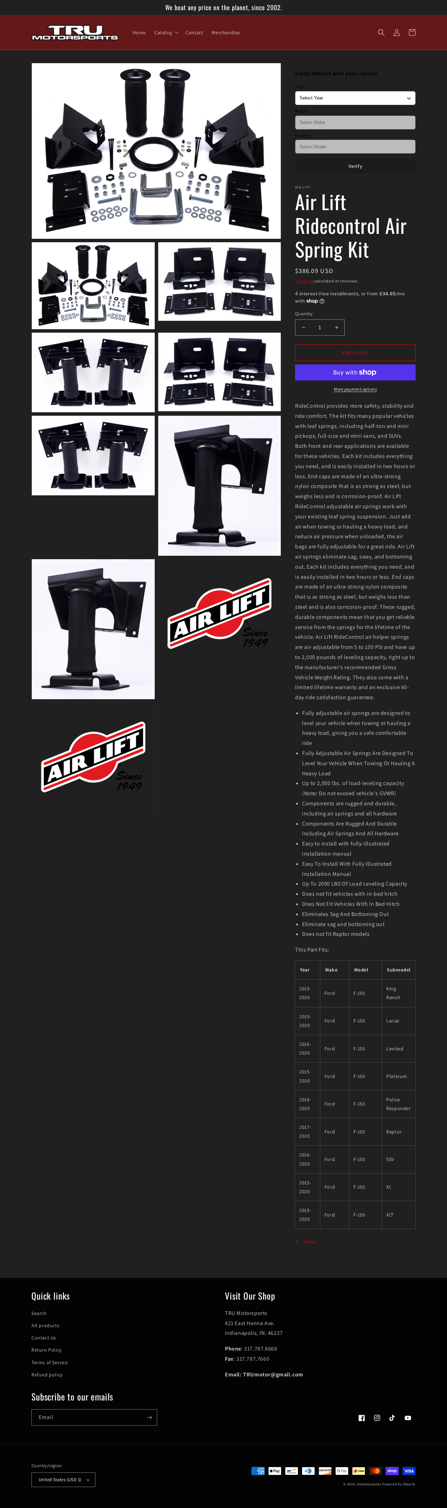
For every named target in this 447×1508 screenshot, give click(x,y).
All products (45, 1325)
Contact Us (43, 1338)
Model (302, 135)
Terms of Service (49, 1362)
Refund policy (47, 1375)
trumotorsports (369, 1484)
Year (300, 86)
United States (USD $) (60, 1480)
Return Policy (46, 1350)
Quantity (304, 314)
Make (301, 111)
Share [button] (309, 1242)
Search (39, 1313)
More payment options (355, 389)
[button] (165, 32)
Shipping (304, 280)
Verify (355, 166)
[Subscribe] (149, 1417)
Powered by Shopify (399, 1484)
